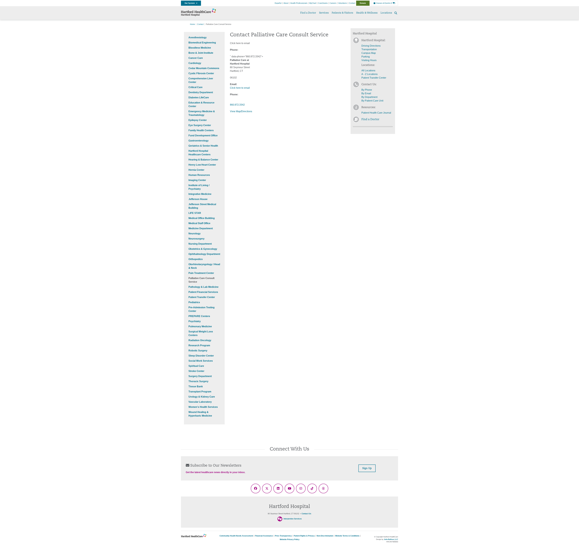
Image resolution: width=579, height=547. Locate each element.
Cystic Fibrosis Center (201, 73)
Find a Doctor (308, 13)
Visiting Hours (369, 60)
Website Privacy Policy (289, 539)
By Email (366, 93)
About (285, 3)
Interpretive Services (293, 519)
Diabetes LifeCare (198, 97)
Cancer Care (195, 58)
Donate (363, 3)
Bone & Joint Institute (200, 53)
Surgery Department (200, 376)
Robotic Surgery (197, 350)
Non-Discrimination (325, 536)
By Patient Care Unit (372, 100)
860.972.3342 (237, 104)
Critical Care (195, 87)
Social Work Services (200, 361)
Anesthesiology (197, 37)
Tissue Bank (195, 386)
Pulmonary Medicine (200, 326)
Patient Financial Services (203, 292)
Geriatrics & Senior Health (203, 145)
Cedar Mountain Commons (203, 68)
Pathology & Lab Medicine (203, 287)
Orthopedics (195, 259)
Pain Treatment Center (201, 273)
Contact (352, 3)
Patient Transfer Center (201, 297)
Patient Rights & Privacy (304, 536)
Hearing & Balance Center (203, 159)
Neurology (194, 233)
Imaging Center (197, 180)
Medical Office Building (201, 218)
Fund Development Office (203, 135)
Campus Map (368, 53)
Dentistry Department (200, 92)
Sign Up (367, 468)
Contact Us (306, 514)
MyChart (312, 3)
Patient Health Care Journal (376, 112)
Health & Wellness (367, 13)
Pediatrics (194, 302)
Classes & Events (382, 3)
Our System (190, 3)
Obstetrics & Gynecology (202, 249)
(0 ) (393, 3)
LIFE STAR (194, 213)
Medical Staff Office (199, 223)
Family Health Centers (201, 130)
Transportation (369, 49)
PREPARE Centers (199, 316)
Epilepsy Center (197, 120)
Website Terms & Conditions (347, 536)
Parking (365, 56)
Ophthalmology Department (204, 254)
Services (324, 13)
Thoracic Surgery (198, 381)
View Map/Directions (241, 111)
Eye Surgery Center (199, 125)
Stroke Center (196, 371)
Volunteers (342, 3)
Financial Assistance (264, 536)
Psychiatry (194, 321)
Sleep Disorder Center (201, 355)
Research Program (199, 345)
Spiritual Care (196, 366)
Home (192, 24)
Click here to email (240, 88)
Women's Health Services (203, 407)
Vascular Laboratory (200, 402)
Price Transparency (283, 536)
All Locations (368, 70)
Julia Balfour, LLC (391, 539)
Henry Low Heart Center (202, 164)
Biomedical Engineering (202, 42)
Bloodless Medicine (199, 47)
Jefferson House (197, 199)
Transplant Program (199, 391)
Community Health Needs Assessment (236, 536)
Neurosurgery (196, 238)
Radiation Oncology (199, 340)
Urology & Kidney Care (201, 396)
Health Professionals (298, 3)
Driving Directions (371, 45)
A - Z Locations (369, 74)
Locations (386, 13)
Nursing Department (200, 244)
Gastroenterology (198, 140)
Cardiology (194, 63)
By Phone (366, 90)
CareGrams (323, 3)
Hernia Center (196, 170)
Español (278, 3)
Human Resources (199, 175)
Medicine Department (200, 228)
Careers (333, 3)
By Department (369, 97)
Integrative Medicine (199, 194)
